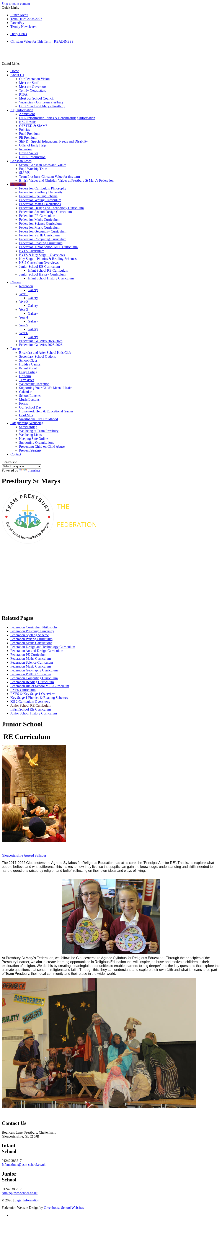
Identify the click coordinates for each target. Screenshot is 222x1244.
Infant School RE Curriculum (48, 270)
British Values (28, 153)
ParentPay (17, 23)
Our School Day (30, 407)
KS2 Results (27, 122)
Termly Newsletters (23, 26)
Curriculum (18, 184)
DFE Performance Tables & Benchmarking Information (57, 118)
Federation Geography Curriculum (42, 231)
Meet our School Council (36, 98)
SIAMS (24, 172)
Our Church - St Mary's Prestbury (42, 106)
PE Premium (27, 137)
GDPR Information (32, 157)
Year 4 (23, 317)
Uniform (25, 376)
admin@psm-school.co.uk (20, 1193)
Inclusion (25, 149)
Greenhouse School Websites (64, 1207)
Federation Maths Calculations (40, 204)
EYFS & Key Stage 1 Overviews (42, 255)
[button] (21, 63)
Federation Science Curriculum (40, 223)
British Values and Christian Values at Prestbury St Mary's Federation (66, 180)
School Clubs (28, 360)
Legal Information (27, 1200)
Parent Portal (28, 368)
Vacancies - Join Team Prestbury (41, 102)
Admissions (27, 114)
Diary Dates (18, 34)
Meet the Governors (32, 86)
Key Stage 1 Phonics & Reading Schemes (48, 259)
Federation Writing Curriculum (40, 200)
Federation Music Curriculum (39, 227)
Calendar (25, 392)
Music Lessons (29, 399)
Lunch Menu (19, 15)
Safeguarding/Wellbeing (26, 423)
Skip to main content (16, 3)
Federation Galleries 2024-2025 (40, 341)
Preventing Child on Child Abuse (42, 446)
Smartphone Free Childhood (38, 419)
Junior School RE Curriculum (39, 266)
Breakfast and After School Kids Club (45, 352)
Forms (23, 403)
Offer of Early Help (32, 145)
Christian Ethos (20, 161)
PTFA (23, 94)
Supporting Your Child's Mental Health (45, 388)
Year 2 (23, 302)
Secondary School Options (37, 356)
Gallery (33, 290)
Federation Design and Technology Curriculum (51, 208)
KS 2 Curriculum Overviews (39, 262)
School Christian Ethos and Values (42, 165)
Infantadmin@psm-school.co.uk (24, 1164)
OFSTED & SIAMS (33, 126)
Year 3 (23, 309)
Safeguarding (28, 427)
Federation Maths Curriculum (39, 219)
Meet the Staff (28, 83)
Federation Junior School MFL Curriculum (48, 247)
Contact (15, 454)
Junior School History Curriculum (42, 274)
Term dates (26, 380)
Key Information (21, 110)
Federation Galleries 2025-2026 (40, 345)
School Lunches (30, 395)
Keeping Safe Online (33, 438)
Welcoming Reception (34, 384)
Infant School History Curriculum (51, 278)
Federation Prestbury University (41, 192)
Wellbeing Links (30, 435)
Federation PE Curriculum (37, 216)
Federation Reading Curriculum (40, 243)
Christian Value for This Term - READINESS (41, 41)
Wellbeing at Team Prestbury (39, 431)
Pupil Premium (29, 133)
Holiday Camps (30, 364)
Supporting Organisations (36, 442)
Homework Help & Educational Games (46, 411)
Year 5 (23, 325)
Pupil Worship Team (33, 169)
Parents (15, 348)
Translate (34, 470)
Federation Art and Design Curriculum (45, 212)
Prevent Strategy (30, 450)
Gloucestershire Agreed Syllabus (24, 855)
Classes (15, 282)
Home (14, 71)
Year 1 (23, 294)
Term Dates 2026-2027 (26, 19)
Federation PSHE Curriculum (39, 235)
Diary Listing (28, 372)
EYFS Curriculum (31, 251)
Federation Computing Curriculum (42, 239)
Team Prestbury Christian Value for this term (49, 176)
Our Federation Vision (34, 79)
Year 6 (23, 333)
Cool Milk (26, 415)
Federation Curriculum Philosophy (42, 188)
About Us (17, 75)
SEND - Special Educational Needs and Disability (53, 141)
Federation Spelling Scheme (38, 196)
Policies (24, 129)
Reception (26, 286)
